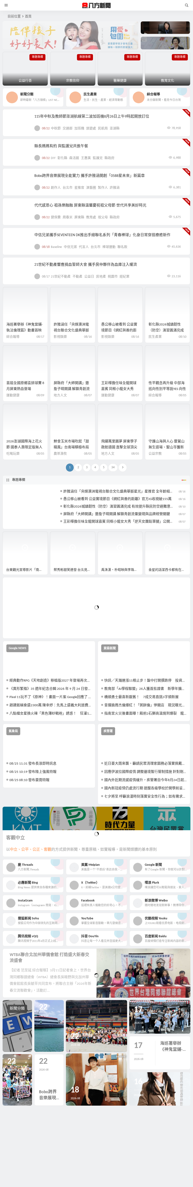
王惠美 (86, 158)
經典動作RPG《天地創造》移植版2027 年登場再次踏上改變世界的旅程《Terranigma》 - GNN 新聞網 (50, 681)
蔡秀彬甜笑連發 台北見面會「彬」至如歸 (74, 570)
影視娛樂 (60, 337)
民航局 (103, 128)
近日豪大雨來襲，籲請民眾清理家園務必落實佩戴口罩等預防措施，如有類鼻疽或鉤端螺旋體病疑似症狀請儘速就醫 (145, 764)
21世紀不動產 (61, 276)
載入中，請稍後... (23, 627)
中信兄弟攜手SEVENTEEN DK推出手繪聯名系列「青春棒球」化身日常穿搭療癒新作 (102, 235)
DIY (53, 158)
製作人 (103, 188)
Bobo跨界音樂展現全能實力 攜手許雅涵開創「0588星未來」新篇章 (89, 176)
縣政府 (109, 158)
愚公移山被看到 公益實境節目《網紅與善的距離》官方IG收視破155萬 (119, 330)
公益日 (89, 276)
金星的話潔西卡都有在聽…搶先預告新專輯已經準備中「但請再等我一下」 (169, 570)
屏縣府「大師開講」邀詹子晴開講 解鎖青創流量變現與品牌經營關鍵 (72, 389)
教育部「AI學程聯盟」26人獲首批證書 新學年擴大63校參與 (145, 689)
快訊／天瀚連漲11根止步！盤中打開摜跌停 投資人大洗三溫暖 (145, 681)
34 (113, 467)
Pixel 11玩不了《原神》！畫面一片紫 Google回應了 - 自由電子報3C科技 (50, 697)
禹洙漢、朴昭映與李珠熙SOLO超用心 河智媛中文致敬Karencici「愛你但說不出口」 (122, 570)
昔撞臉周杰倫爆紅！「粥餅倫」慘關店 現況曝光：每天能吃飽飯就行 (145, 705)
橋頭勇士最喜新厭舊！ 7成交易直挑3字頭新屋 (141, 697)
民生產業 (155, 337)
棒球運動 (109, 247)
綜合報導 (13, 337)
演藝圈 (91, 188)
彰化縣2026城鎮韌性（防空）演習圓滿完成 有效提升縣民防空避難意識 (118, 506)
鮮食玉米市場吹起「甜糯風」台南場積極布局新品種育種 (71, 447)
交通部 (67, 128)
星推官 (79, 188)
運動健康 (13, 395)
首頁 (28, 16)
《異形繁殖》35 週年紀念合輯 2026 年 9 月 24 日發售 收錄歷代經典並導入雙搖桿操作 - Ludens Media (50, 689)
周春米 (67, 217)
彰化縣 (62, 158)
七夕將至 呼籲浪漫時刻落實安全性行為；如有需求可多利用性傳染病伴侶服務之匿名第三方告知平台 (145, 796)
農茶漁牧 (60, 454)
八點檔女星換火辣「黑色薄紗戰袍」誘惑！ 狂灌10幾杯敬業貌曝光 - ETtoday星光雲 (50, 713)
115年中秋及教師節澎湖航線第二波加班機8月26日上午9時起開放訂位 (91, 117)
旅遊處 (91, 128)
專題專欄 (18, 480)
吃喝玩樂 (13, 454)
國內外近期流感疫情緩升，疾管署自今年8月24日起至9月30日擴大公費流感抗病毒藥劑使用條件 (145, 780)
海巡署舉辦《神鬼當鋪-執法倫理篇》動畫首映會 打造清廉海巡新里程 (24, 330)
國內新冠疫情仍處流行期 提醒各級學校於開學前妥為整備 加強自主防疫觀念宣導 (145, 788)
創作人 (56, 188)
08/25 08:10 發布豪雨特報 (29, 780)
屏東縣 (79, 217)
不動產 (77, 276)
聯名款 (122, 247)
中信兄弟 (70, 247)
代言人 (84, 247)
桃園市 (113, 276)
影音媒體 (13, 537)
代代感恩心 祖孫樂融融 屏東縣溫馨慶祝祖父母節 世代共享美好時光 (90, 205)
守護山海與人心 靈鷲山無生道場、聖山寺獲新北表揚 (167, 447)
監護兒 (98, 158)
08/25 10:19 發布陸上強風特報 (32, 772)
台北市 (67, 188)
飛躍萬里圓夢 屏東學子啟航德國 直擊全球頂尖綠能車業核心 (119, 447)
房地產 (101, 276)
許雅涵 (115, 188)
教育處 (91, 217)
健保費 (56, 217)
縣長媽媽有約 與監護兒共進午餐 (61, 146)
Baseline (56, 247)
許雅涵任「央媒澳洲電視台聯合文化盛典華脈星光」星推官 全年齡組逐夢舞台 (123, 491)
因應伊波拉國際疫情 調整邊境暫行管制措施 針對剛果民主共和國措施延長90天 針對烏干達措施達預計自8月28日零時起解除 (145, 772)
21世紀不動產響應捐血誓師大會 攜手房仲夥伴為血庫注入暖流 (85, 265)
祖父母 (103, 217)
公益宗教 (155, 454)
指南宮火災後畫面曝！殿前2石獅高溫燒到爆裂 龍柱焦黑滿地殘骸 (145, 713)
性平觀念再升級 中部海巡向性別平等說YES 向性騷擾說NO (167, 389)
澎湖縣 (115, 128)
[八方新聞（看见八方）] (96, 5)
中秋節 (56, 128)
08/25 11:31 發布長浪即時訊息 (32, 764)
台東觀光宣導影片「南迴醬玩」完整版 (27, 570)
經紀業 (124, 276)
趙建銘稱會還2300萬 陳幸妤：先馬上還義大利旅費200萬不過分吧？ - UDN (50, 705)
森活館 (74, 158)
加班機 (79, 128)
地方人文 (60, 395)
